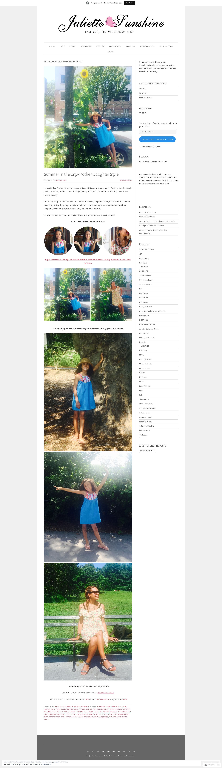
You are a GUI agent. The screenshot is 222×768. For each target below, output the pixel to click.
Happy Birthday (145, 307)
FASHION (52, 46)
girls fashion (79, 709)
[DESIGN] (98, 751)
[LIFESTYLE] (108, 751)
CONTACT (111, 51)
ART (62, 46)
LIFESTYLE (100, 46)
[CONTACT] (134, 751)
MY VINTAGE (144, 368)
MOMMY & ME (115, 46)
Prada (124, 699)
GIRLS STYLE (59, 706)
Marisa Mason (103, 699)
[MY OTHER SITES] (129, 751)
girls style (91, 709)
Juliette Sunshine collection (80, 712)
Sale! (141, 395)
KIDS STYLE (130, 46)
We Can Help (144, 430)
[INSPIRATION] (103, 751)
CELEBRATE (143, 271)
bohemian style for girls (108, 706)
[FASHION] (88, 751)
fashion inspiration (64, 709)
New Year (143, 377)
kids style (122, 712)
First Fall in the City (147, 217)
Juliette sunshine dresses (105, 712)
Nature (142, 373)
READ (141, 390)
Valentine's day (145, 422)
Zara (86, 699)
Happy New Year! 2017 (148, 212)
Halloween (143, 302)
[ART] (93, 751)
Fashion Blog (49, 709)
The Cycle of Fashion (147, 408)
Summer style (115, 717)
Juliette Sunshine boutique (119, 709)
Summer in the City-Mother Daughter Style (81, 174)
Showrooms (144, 399)
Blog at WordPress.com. (94, 756)
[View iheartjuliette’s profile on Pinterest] (145, 113)
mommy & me (70, 706)
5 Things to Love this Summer (151, 226)
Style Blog (71, 717)
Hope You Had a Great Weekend (152, 311)
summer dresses (101, 717)
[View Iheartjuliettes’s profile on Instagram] (143, 113)
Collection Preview (147, 280)
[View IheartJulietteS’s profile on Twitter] (140, 113)
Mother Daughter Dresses (93, 714)
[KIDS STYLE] (118, 751)
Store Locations (145, 404)
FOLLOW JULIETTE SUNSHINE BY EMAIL (157, 139)
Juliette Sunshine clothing (55, 712)
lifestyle (64, 714)
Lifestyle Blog (74, 714)
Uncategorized (145, 417)
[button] (58, 240)
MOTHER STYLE (83, 706)
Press (141, 382)
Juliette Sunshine (106, 693)
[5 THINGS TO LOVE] (123, 751)
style (63, 717)
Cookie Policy (46, 764)
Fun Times (143, 293)
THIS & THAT (144, 413)
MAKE (141, 355)
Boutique (143, 263)
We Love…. (143, 435)
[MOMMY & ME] (113, 751)
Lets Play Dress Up (146, 338)
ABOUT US (143, 89)
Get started (129, 3)
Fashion (123, 706)
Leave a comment (126, 180)
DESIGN (72, 46)
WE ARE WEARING (146, 426)
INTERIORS (143, 320)
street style (54, 717)
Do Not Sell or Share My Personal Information (120, 756)
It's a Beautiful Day (147, 324)
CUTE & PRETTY (145, 284)
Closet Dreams (145, 275)
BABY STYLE (144, 258)
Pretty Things (144, 386)
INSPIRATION (86, 46)
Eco (140, 289)
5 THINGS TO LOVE (147, 46)
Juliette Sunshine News (149, 329)
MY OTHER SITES (166, 46)
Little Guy (143, 350)
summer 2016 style (85, 717)
